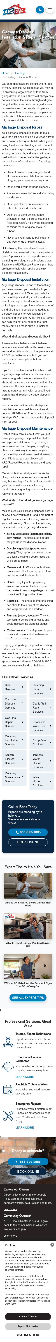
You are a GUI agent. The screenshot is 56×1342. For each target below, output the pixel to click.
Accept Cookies (28, 1316)
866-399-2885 (30, 832)
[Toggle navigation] (49, 10)
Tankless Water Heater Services (38, 761)
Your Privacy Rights (28, 1334)
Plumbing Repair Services (38, 689)
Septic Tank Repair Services (39, 707)
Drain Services (10, 687)
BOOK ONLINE (28, 842)
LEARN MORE (25, 1076)
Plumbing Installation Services (11, 740)
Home (5, 73)
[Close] (52, 1245)
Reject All (28, 1326)
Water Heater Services (38, 781)
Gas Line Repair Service (10, 722)
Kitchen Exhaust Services (10, 759)
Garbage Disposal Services (10, 703)
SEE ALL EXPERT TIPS (28, 998)
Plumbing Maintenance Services (12, 777)
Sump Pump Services (40, 742)
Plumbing (19, 73)
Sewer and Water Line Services (39, 726)
